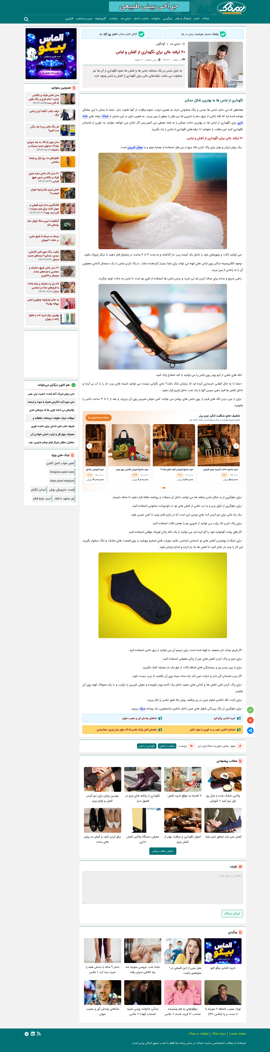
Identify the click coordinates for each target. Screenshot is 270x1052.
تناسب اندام (141, 18)
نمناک (205, 18)
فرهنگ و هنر (183, 18)
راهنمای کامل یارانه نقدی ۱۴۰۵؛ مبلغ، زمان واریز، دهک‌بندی (127, 729)
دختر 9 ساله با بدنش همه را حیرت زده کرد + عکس (102, 969)
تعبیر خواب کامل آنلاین (60, 463)
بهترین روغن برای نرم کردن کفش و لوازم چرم (102, 798)
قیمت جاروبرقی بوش (61, 489)
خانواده (156, 18)
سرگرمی (167, 18)
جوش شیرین (135, 147)
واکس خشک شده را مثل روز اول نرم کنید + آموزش (223, 798)
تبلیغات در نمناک (198, 1033)
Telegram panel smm (62, 472)
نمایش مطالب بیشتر (162, 851)
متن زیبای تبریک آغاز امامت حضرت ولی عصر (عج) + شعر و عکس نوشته (51, 394)
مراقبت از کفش (167, 746)
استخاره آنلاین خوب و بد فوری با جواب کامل (212, 729)
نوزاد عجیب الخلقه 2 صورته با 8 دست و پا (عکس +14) (223, 1011)
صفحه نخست (237, 1033)
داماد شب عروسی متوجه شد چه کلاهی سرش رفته (142, 969)
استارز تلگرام (38, 489)
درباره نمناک (219, 1033)
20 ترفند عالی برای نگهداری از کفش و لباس (150, 52)
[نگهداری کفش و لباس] (162, 327)
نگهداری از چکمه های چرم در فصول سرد (142, 798)
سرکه (142, 708)
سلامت (113, 18)
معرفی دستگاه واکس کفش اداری (143, 839)
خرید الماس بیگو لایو (224, 718)
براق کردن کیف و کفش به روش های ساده (102, 839)
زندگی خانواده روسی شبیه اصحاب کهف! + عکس (142, 1011)
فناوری (69, 18)
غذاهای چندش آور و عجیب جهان (139, 718)
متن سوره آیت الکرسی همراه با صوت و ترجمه (51, 402)
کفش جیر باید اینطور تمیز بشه (223, 836)
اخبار (196, 18)
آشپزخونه (100, 18)
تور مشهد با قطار (64, 498)
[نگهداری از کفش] (162, 595)
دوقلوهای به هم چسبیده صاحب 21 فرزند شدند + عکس (183, 1011)
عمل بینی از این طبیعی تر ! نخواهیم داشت (185, 970)
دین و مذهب (84, 18)
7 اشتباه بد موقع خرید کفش (184, 795)
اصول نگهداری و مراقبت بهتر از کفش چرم (183, 839)
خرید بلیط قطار (42, 498)
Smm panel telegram (62, 481)
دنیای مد (125, 18)
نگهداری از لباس (146, 746)
